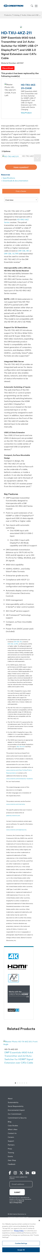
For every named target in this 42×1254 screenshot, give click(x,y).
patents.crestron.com (13, 815)
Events (10, 1156)
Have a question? (21, 167)
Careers (11, 1137)
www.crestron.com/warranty (15, 804)
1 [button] (15, 1083)
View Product (26, 113)
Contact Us (12, 1133)
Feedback (11, 1164)
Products (7, 15)
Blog (9, 1122)
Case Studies (13, 1125)
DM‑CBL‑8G (23, 250)
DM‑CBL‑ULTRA (11, 253)
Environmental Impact (16, 1110)
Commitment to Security (17, 1118)
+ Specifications (8, 178)
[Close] (39, 1220)
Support (11, 1141)
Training (11, 1153)
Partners (11, 1145)
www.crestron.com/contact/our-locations (19, 778)
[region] (21, 1235)
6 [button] (26, 1083)
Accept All (21, 1250)
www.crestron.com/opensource (16, 830)
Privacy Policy (19, 1231)
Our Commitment (14, 1114)
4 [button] (22, 1083)
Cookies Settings (21, 1243)
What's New (12, 1129)
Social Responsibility (15, 1106)
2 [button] (17, 1083)
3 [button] (19, 1083)
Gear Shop (12, 1160)
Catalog (16, 15)
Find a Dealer (21, 191)
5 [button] (24, 1083)
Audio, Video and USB (30, 15)
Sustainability (13, 1102)
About (10, 1098)
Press (10, 1149)
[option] (21, 1052)
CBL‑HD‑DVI (20, 746)
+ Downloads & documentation (14, 180)
